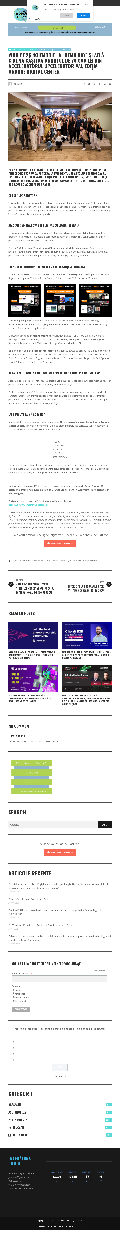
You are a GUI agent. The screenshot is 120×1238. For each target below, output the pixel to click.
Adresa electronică (22, 973)
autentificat (25, 741)
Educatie (42, 49)
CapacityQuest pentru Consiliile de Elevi (28, 899)
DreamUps (23, 560)
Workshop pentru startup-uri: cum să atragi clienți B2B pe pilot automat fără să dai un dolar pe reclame (86, 654)
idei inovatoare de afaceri (39, 560)
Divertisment (20, 1001)
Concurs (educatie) (27, 49)
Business (13, 49)
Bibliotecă (18, 1112)
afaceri (15, 560)
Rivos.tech (79, 1220)
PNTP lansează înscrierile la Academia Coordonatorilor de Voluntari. (42, 925)
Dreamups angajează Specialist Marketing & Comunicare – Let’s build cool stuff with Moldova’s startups (31, 654)
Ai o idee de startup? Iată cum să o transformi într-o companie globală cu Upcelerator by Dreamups (29, 698)
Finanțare (52, 49)
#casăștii (14, 1105)
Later (66, 15)
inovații (55, 560)
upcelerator (91, 560)
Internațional (64, 49)
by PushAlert (36, 19)
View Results (60, 1076)
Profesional (19, 993)
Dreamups (18, 84)
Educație (18, 990)
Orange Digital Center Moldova (72, 560)
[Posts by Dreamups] (10, 84)
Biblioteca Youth (21, 997)
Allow (83, 15)
